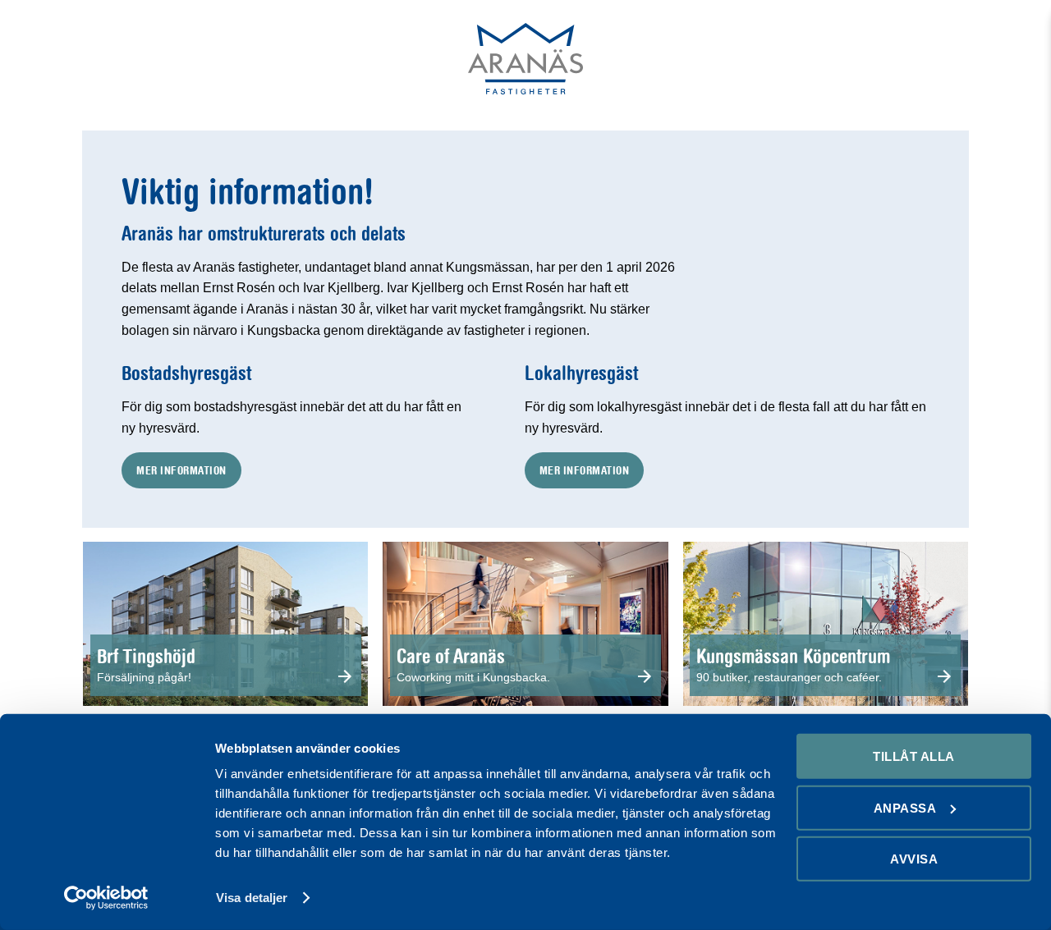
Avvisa (914, 859)
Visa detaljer (251, 898)
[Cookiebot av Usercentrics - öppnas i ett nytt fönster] (106, 898)
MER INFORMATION (181, 470)
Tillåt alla (914, 756)
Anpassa (905, 807)
